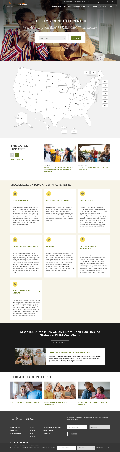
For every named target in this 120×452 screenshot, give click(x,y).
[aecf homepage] (10, 4)
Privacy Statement (48, 430)
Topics (104, 2)
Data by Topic (14, 430)
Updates (103, 6)
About (94, 6)
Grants (109, 2)
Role (91, 424)
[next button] (17, 155)
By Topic (67, 6)
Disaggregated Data (81, 6)
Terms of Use (47, 433)
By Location (56, 6)
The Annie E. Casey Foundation (74, 2)
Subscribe (73, 434)
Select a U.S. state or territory (47, 35)
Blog (113, 2)
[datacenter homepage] (22, 4)
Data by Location (15, 427)
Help (111, 6)
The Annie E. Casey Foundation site (52, 427)
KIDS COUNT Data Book (60, 342)
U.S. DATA (76, 38)
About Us (90, 2)
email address (71, 424)
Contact (32, 436)
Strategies (97, 2)
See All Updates (15, 160)
